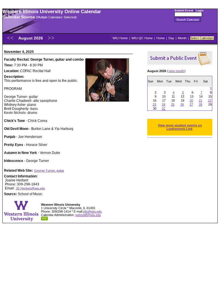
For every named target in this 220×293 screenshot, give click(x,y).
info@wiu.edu (92, 211)
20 (191, 100)
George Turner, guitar (49, 170)
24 (163, 104)
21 (200, 100)
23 (154, 104)
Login (199, 10)
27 (191, 104)
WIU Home (120, 38)
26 (182, 104)
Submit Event (183, 10)
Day (171, 38)
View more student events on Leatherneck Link (180, 127)
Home (160, 38)
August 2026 (31, 38)
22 (209, 100)
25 (172, 104)
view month (176, 71)
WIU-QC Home (142, 38)
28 (200, 104)
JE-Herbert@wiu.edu (30, 188)
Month (182, 38)
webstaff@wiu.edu (88, 215)
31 (163, 108)
